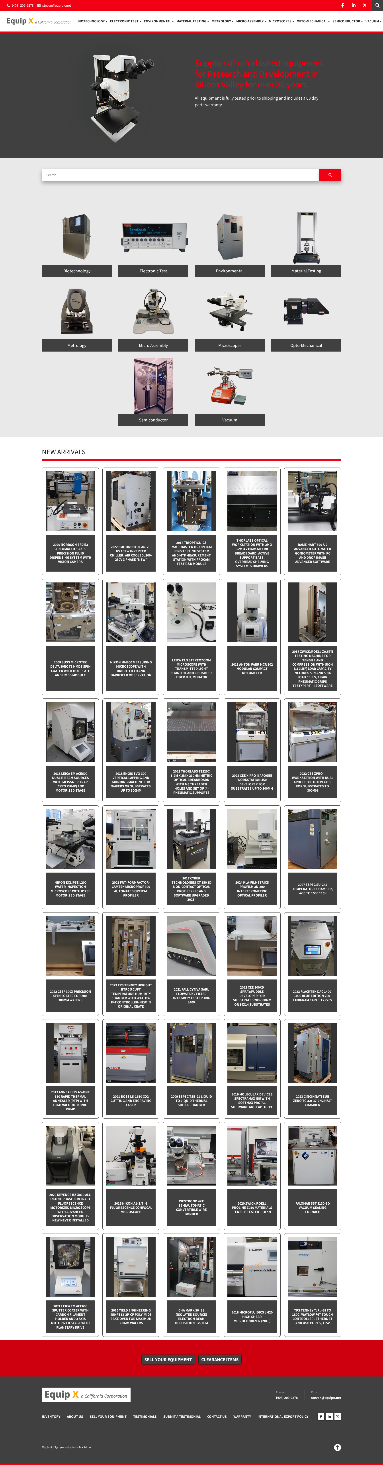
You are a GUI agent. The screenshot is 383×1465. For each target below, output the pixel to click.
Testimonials (145, 1416)
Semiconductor (346, 21)
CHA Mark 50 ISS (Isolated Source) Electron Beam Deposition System (191, 1316)
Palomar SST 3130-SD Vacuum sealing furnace (312, 1207)
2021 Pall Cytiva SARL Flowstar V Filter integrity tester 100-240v (191, 996)
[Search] (330, 175)
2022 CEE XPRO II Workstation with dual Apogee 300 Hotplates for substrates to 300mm (312, 782)
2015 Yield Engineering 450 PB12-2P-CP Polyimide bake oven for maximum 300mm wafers (131, 1316)
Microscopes (280, 21)
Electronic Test (124, 21)
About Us (75, 1416)
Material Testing (191, 21)
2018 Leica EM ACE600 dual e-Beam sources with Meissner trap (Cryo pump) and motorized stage (70, 782)
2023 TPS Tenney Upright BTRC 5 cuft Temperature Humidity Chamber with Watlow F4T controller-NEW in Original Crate (131, 996)
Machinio (85, 1447)
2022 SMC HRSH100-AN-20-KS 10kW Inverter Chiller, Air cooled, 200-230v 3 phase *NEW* (131, 553)
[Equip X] (86, 1395)
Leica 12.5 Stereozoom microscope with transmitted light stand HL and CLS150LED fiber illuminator (191, 669)
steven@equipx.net (56, 5)
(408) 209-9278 (23, 5)
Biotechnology (91, 21)
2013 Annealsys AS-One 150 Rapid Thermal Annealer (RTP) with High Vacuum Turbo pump (70, 1100)
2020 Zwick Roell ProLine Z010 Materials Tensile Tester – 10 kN (252, 1207)
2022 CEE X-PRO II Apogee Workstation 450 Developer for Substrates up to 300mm (252, 782)
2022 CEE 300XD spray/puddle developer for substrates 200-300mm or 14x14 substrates (252, 996)
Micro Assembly (250, 21)
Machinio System (53, 1447)
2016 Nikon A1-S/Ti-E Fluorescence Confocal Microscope (131, 1207)
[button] (92, 21)
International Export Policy (283, 1416)
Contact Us (217, 1416)
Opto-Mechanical (312, 21)
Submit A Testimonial (182, 1416)
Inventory (51, 1416)
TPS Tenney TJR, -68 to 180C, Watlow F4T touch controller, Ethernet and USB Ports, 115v (312, 1316)
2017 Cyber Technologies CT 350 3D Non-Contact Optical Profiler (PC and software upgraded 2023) (191, 889)
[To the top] (337, 1447)
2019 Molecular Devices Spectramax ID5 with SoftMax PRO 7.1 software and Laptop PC (252, 1100)
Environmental (157, 21)
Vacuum (372, 21)
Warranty (242, 1416)
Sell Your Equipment (108, 1416)
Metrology (221, 21)
